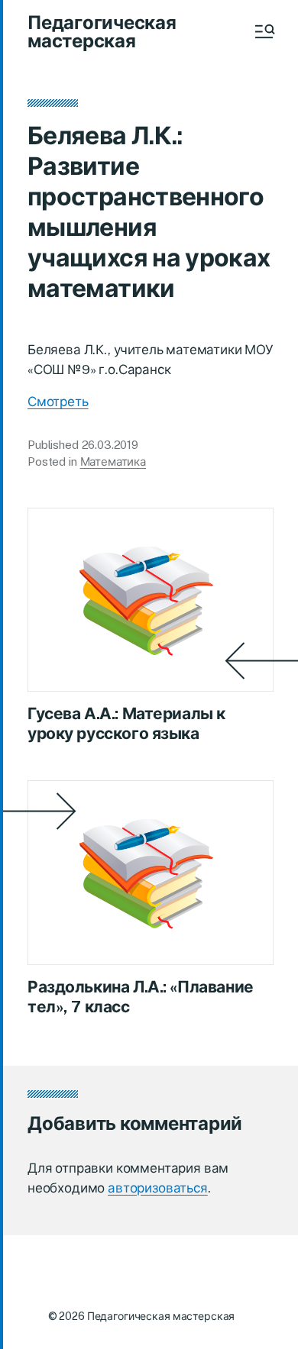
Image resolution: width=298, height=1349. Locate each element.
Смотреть (58, 401)
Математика (113, 461)
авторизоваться (158, 1188)
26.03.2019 (110, 444)
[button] (263, 31)
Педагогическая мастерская (102, 31)
